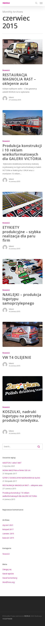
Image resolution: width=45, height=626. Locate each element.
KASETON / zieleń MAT (11, 463)
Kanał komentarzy (9, 578)
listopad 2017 (7, 529)
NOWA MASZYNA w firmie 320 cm (16, 470)
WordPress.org (8, 582)
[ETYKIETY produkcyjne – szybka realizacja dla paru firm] (22, 204)
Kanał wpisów (8, 573)
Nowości (6, 70)
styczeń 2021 (7, 525)
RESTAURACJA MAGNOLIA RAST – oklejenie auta (22, 485)
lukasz (11, 97)
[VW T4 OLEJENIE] (22, 334)
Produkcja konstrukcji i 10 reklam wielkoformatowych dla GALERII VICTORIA (19, 494)
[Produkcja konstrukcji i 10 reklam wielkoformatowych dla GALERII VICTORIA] (22, 122)
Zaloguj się (6, 569)
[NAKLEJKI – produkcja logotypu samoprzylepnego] (22, 271)
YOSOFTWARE (7, 619)
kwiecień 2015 (8, 538)
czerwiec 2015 (8, 533)
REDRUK (27, 616)
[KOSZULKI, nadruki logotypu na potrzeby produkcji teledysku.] (22, 388)
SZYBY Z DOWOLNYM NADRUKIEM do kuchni (21, 478)
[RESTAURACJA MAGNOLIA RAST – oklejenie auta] (22, 51)
